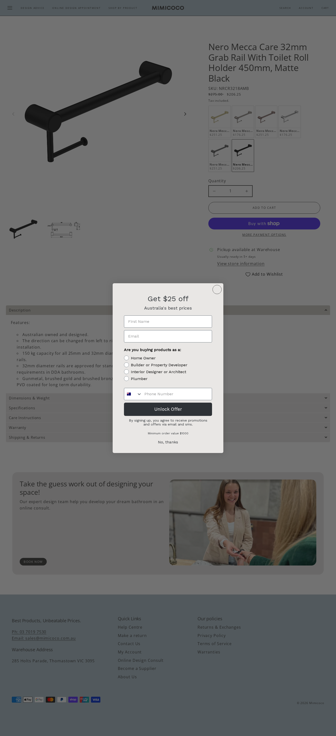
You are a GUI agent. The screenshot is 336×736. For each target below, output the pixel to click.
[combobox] (133, 394)
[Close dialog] (217, 289)
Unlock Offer (168, 409)
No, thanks (168, 442)
